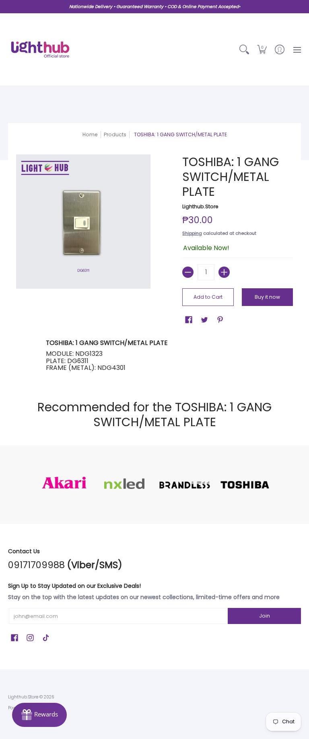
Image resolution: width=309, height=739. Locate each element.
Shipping (192, 233)
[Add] (224, 272)
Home (90, 134)
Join (264, 615)
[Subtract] (188, 272)
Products (115, 134)
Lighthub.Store (200, 206)
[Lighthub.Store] (40, 49)
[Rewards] (39, 715)
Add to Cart (208, 297)
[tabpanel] (155, 355)
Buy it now (267, 297)
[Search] (244, 49)
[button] (262, 49)
